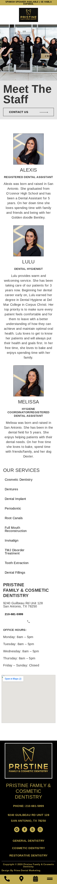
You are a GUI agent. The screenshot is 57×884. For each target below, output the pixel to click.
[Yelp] (32, 829)
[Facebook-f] (24, 829)
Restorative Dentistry (28, 855)
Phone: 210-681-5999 (28, 806)
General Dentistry (28, 840)
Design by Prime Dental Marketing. (21, 870)
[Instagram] (40, 829)
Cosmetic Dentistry (28, 848)
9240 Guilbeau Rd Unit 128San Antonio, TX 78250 (23, 604)
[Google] (16, 829)
